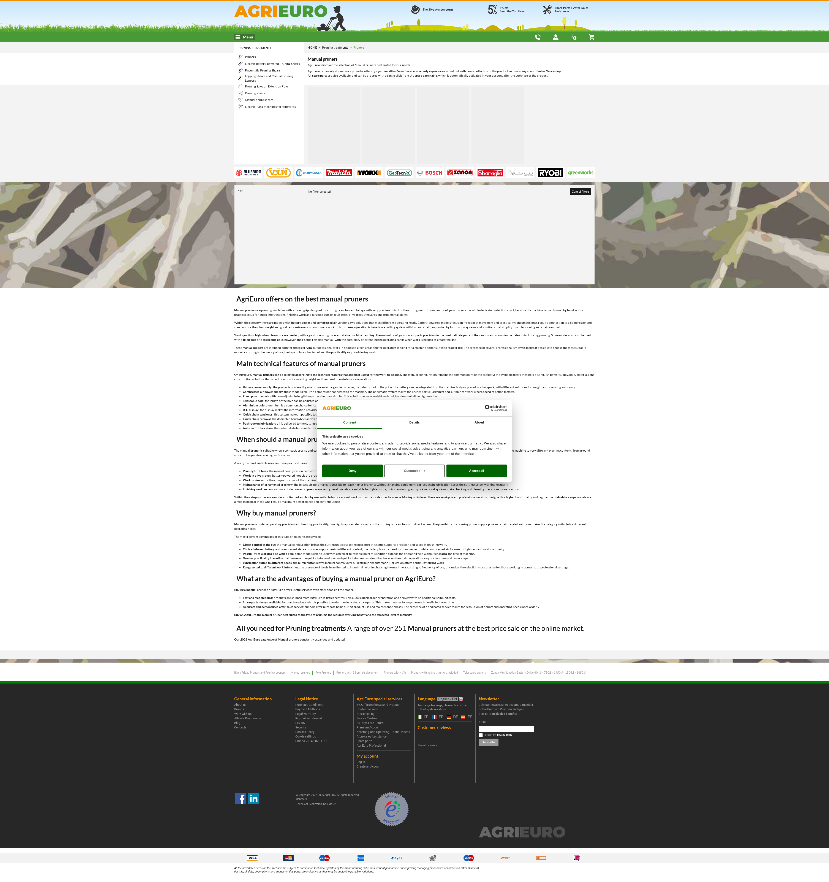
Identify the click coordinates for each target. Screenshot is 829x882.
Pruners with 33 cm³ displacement (357, 672)
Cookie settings (305, 736)
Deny (352, 471)
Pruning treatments (254, 47)
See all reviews (427, 745)
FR (441, 717)
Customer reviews (434, 727)
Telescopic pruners (474, 672)
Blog (237, 723)
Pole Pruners (323, 672)
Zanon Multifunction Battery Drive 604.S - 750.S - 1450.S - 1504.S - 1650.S (538, 672)
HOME (312, 47)
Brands (239, 709)
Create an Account (369, 766)
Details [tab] (414, 422)
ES (469, 717)
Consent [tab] (349, 422)
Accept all (476, 471)
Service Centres (367, 718)
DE (455, 717)
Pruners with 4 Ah (395, 672)
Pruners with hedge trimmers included (434, 672)
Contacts (240, 727)
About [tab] (479, 422)
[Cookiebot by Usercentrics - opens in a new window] (488, 408)
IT (425, 717)
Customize (412, 471)
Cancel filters (580, 191)
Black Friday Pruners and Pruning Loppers (260, 672)
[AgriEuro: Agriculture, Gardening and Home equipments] (292, 11)
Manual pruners (300, 672)
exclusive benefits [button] (504, 713)
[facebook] (240, 809)
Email (482, 721)
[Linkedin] (253, 809)
